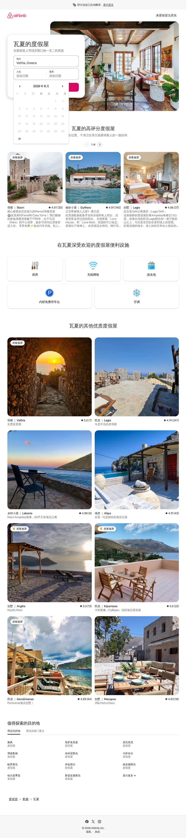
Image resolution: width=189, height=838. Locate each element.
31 (19, 138)
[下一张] (100, 145)
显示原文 (108, 4)
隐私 (88, 831)
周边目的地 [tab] (13, 731)
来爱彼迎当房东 (166, 15)
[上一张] (87, 145)
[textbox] (29, 76)
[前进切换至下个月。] (62, 86)
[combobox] (46, 63)
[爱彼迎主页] (16, 15)
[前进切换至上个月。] (20, 86)
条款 (97, 831)
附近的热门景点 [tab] (35, 731)
